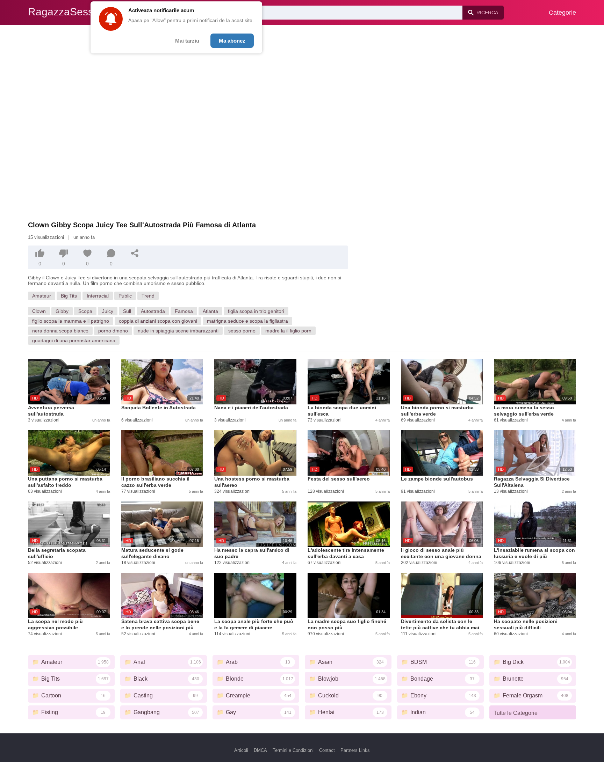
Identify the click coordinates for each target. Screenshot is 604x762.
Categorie (562, 12)
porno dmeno (113, 331)
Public (125, 296)
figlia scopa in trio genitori (256, 311)
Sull (127, 311)
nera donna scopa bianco (60, 331)
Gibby (62, 311)
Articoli (241, 750)
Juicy (107, 311)
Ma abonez (232, 41)
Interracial (98, 296)
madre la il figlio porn (288, 331)
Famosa (184, 311)
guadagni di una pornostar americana (73, 340)
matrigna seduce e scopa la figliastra (247, 321)
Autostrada (153, 311)
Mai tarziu (187, 41)
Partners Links (355, 750)
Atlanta (210, 311)
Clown (39, 311)
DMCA (260, 750)
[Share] (135, 253)
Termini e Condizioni (293, 750)
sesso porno (242, 331)
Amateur (41, 296)
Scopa (85, 311)
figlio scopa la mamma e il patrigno (70, 321)
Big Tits (69, 296)
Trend (148, 296)
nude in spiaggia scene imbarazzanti (178, 331)
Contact (327, 750)
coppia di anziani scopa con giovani (158, 321)
